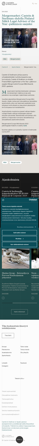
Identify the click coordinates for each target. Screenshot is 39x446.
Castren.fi (5, 67)
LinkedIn (4, 363)
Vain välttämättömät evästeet (19, 244)
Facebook (23, 363)
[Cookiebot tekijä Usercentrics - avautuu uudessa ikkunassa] (29, 200)
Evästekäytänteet (7, 403)
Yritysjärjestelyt (6, 54)
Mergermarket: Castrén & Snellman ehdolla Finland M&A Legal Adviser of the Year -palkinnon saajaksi (30, 67)
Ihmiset (4, 347)
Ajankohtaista (16, 67)
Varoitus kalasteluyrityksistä (10, 410)
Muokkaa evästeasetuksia (25, 227)
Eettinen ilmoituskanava (9, 407)
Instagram (5, 366)
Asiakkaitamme (7, 352)
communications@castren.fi (10, 414)
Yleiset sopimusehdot (9, 391)
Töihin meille (24, 347)
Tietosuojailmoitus (7, 399)
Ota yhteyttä (24, 352)
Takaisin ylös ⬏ (19, 378)
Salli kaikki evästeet (19, 232)
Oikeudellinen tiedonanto (10, 395)
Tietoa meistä (24, 349)
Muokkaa (18, 238)
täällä (25, 126)
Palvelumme (6, 349)
